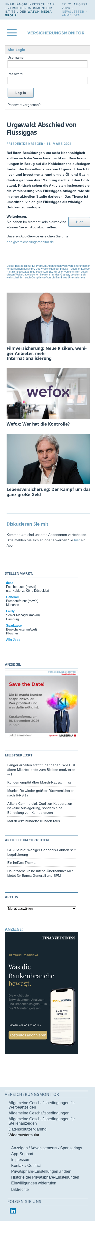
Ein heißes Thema (21, 863)
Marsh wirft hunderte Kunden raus (33, 821)
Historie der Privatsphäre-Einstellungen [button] (45, 1177)
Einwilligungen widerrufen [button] (33, 1183)
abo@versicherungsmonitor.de (30, 242)
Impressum (20, 1160)
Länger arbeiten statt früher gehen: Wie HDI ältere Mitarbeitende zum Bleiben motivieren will (41, 769)
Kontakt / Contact (26, 1165)
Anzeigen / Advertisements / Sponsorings (46, 1148)
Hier (79, 222)
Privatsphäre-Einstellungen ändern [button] (41, 1171)
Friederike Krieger (25, 144)
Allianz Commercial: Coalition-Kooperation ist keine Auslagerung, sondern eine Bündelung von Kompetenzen (39, 808)
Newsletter (73, 11)
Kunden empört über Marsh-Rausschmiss (39, 782)
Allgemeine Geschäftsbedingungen (39, 1113)
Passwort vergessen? (24, 105)
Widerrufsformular (24, 1135)
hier (77, 540)
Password (15, 74)
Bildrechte (20, 1189)
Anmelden (71, 15)
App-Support (22, 1154)
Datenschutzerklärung (28, 1129)
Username (16, 57)
